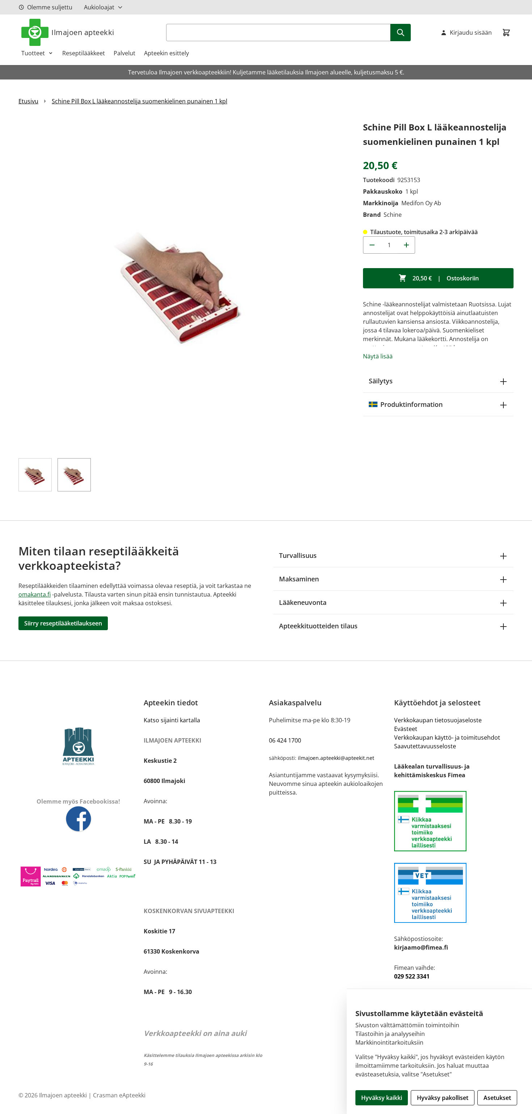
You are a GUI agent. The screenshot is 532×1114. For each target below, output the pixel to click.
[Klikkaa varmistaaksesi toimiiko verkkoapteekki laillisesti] (454, 893)
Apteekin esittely (166, 53)
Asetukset (497, 1098)
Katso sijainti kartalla (172, 720)
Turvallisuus (298, 555)
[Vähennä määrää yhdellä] (371, 245)
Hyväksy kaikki (381, 1098)
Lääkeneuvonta (302, 602)
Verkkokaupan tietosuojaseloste (438, 720)
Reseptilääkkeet (83, 53)
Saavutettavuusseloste (425, 746)
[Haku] (400, 32)
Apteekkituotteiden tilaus (318, 625)
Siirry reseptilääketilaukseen (63, 623)
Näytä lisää (378, 356)
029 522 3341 (412, 976)
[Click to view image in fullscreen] (183, 285)
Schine (393, 215)
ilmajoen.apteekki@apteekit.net (336, 757)
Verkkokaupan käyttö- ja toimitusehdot (447, 737)
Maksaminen (299, 579)
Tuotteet (33, 53)
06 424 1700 (285, 740)
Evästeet (405, 729)
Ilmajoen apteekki (82, 32)
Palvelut (124, 53)
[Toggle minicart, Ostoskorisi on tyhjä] (506, 32)
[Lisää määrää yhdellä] (406, 245)
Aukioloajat (99, 7)
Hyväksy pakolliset (442, 1098)
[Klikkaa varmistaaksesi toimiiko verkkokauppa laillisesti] (454, 821)
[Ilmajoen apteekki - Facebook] (78, 819)
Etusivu (28, 101)
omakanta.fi (34, 594)
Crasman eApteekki (119, 1095)
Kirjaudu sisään (471, 32)
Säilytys (381, 381)
